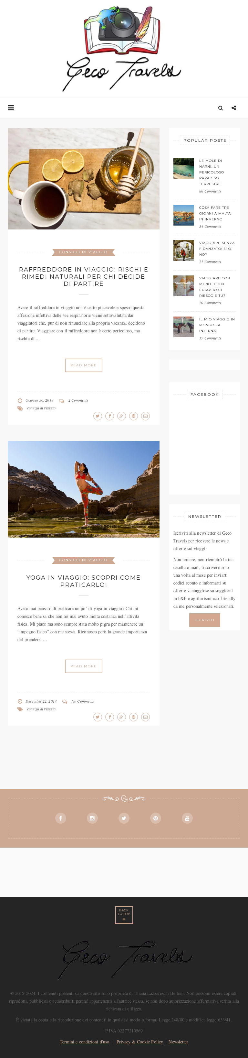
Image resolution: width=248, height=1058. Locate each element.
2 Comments (78, 400)
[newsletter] (204, 619)
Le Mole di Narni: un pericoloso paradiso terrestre (211, 172)
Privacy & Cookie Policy (140, 1042)
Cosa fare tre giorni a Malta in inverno (215, 213)
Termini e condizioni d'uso (84, 1042)
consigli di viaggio (41, 407)
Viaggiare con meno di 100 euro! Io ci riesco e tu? (214, 287)
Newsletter (178, 1042)
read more (83, 365)
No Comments (83, 701)
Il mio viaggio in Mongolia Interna (217, 325)
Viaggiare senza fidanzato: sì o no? (217, 249)
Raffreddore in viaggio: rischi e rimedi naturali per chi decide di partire (84, 276)
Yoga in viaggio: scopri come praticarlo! (83, 581)
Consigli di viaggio (83, 252)
